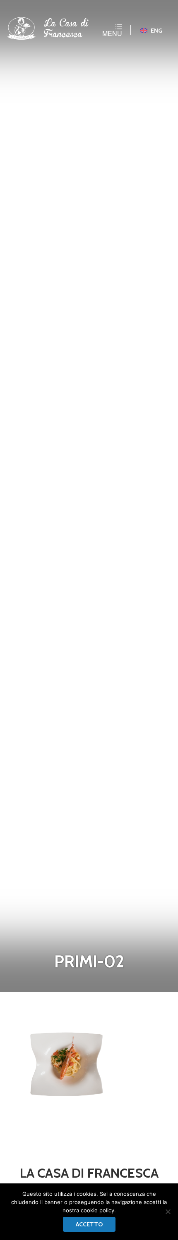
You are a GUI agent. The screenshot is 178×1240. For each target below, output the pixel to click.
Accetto (89, 1224)
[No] (168, 1211)
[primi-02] (66, 1061)
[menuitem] (151, 30)
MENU (112, 33)
